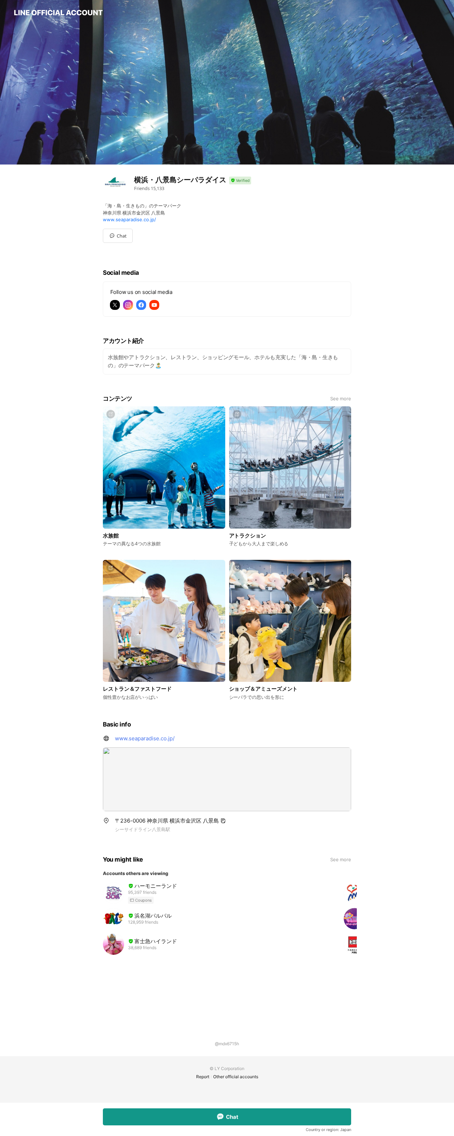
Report (202, 1076)
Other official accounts (235, 1076)
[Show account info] (240, 181)
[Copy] (223, 820)
